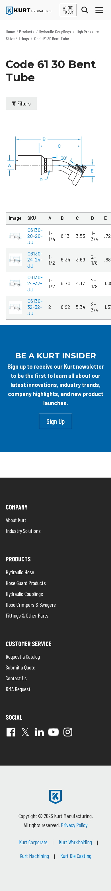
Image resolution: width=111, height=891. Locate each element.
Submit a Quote (20, 667)
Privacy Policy (74, 824)
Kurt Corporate (33, 842)
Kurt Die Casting (75, 855)
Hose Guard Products (26, 582)
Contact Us (16, 678)
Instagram (68, 732)
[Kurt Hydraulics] (28, 11)
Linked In (39, 732)
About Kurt (16, 519)
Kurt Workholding (75, 842)
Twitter (25, 732)
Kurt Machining (34, 855)
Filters (23, 103)
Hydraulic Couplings (55, 31)
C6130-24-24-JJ (35, 259)
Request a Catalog (23, 656)
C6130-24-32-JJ (35, 283)
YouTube (53, 732)
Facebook (11, 732)
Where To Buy (68, 10)
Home (10, 31)
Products (26, 31)
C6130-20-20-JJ (35, 236)
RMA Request (18, 688)
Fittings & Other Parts (27, 615)
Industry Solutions (23, 530)
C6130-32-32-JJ (35, 307)
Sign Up (55, 421)
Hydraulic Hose (20, 572)
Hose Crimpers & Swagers (31, 604)
